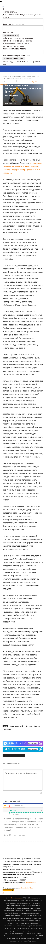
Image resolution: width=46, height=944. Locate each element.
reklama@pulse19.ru (26, 888)
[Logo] (14, 76)
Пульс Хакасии (16, 898)
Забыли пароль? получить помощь (18, 38)
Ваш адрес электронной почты (16, 56)
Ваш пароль (8, 32)
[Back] (3, 9)
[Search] (42, 69)
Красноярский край (16, 726)
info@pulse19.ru (30, 883)
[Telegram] (3, 6)
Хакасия (37, 726)
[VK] (19, 734)
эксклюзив (7, 729)
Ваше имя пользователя (13, 24)
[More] (25, 734)
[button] (4, 69)
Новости (29, 726)
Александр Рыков (11, 95)
